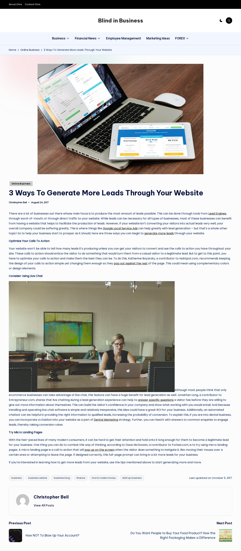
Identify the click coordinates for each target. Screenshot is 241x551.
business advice (37, 478)
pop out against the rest (130, 263)
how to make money (104, 478)
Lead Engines (217, 213)
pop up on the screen (100, 450)
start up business (132, 478)
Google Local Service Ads (120, 228)
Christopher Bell (51, 497)
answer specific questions (156, 400)
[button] (44, 505)
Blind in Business (120, 20)
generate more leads (159, 233)
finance (81, 478)
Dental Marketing (106, 420)
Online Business (21, 183)
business (16, 478)
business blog (62, 478)
